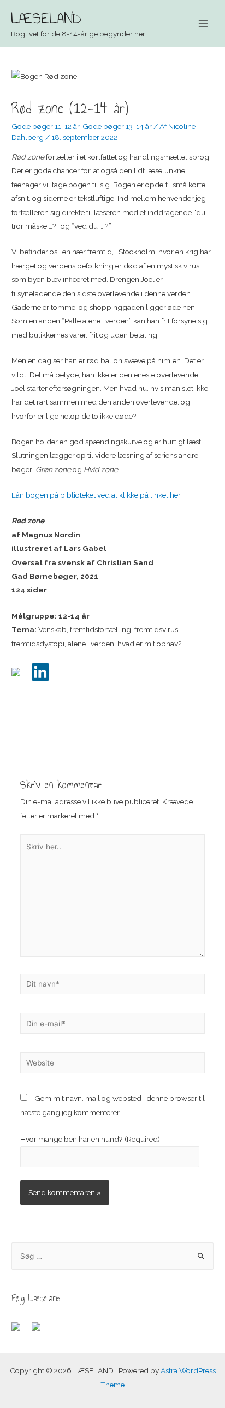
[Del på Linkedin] (40, 672)
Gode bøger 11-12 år (45, 126)
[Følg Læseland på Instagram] (40, 1330)
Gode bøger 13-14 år (117, 126)
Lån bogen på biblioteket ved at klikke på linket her (96, 495)
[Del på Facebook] (20, 676)
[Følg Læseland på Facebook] (20, 1330)
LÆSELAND (46, 17)
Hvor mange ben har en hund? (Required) (90, 1139)
